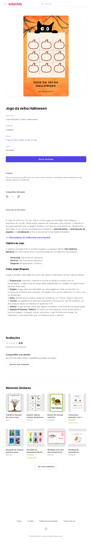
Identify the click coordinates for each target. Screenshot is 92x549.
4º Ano (27, 140)
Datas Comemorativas (29, 119)
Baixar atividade (46, 159)
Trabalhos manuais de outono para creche (14, 417)
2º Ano (14, 140)
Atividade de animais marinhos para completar (14, 452)
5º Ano (34, 140)
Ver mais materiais (46, 466)
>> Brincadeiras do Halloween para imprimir (28, 237)
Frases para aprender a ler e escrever (75, 417)
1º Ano (8, 140)
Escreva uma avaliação (19, 364)
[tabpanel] (46, 56)
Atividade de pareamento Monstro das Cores (35, 452)
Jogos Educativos (13, 119)
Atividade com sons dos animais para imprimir (55, 452)
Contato (30, 521)
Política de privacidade (48, 521)
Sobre (19, 521)
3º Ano (21, 140)
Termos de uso (69, 521)
